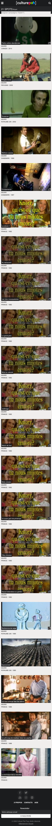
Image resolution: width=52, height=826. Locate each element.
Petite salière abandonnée (11, 43)
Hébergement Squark (26, 823)
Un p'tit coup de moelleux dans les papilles (17, 738)
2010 (10, 48)
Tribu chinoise (6, 555)
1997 (12, 195)
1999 (12, 158)
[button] (49, 43)
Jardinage (5, 409)
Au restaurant (6, 262)
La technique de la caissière (11, 774)
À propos (18, 802)
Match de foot (6, 445)
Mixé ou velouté (7, 372)
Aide (36, 802)
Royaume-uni (6, 122)
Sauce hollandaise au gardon (12, 591)
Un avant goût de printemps (11, 518)
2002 (14, 122)
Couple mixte (6, 80)
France (4, 231)
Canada (4, 48)
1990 (14, 634)
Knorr (4, 46)
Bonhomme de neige (9, 628)
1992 (10, 231)
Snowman (5, 116)
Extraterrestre (6, 189)
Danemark (5, 158)
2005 (11, 85)
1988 (10, 707)
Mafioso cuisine (7, 153)
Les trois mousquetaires (10, 299)
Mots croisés (6, 482)
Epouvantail (6, 665)
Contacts (28, 802)
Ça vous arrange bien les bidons (13, 701)
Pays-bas (4, 85)
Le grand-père (6, 335)
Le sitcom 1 (6, 226)
